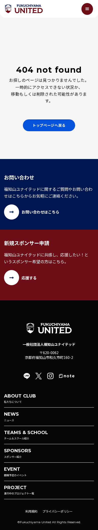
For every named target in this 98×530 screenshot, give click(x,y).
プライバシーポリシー (57, 511)
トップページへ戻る (49, 125)
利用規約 (31, 511)
